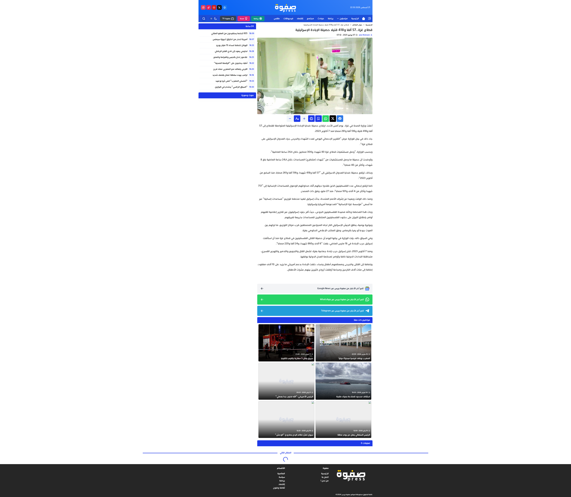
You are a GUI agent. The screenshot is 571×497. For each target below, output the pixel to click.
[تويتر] (219, 7)
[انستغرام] (203, 7)
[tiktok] (208, 7)
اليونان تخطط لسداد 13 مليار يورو (231, 45)
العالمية (281, 473)
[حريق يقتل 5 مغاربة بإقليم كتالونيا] (286, 342)
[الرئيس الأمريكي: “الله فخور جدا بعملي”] (286, 381)
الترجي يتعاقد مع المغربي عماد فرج (230, 69)
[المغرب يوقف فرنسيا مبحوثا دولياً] (343, 342)
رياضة (282, 480)
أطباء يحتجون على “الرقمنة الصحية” (230, 63)
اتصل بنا (325, 477)
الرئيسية (368, 25)
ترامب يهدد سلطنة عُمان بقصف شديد (229, 75)
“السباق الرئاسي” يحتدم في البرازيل (231, 87)
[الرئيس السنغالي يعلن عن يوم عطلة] (343, 419)
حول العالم (357, 25)
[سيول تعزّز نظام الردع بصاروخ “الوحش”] (286, 419)
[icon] (363, 18)
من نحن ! (325, 480)
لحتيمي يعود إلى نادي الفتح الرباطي (231, 51)
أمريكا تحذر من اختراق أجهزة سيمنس (230, 39)
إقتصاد (282, 484)
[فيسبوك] (224, 7)
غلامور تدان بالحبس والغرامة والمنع (230, 57)
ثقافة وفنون (279, 487)
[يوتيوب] (214, 7)
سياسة (282, 477)
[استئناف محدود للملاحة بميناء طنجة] (343, 381)
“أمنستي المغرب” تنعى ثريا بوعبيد (231, 81)
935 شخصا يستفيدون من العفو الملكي (229, 33)
